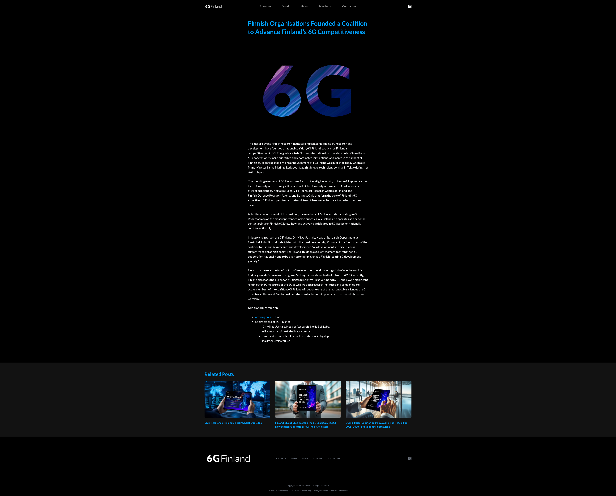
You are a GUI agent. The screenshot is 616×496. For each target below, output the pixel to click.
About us (265, 6)
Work (286, 6)
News (304, 6)
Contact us (349, 6)
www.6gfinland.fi (266, 317)
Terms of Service (335, 490)
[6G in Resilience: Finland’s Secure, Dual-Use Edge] (237, 399)
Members (325, 6)
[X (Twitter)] (409, 6)
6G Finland (307, 485)
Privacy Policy (319, 490)
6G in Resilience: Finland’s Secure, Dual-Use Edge (233, 422)
